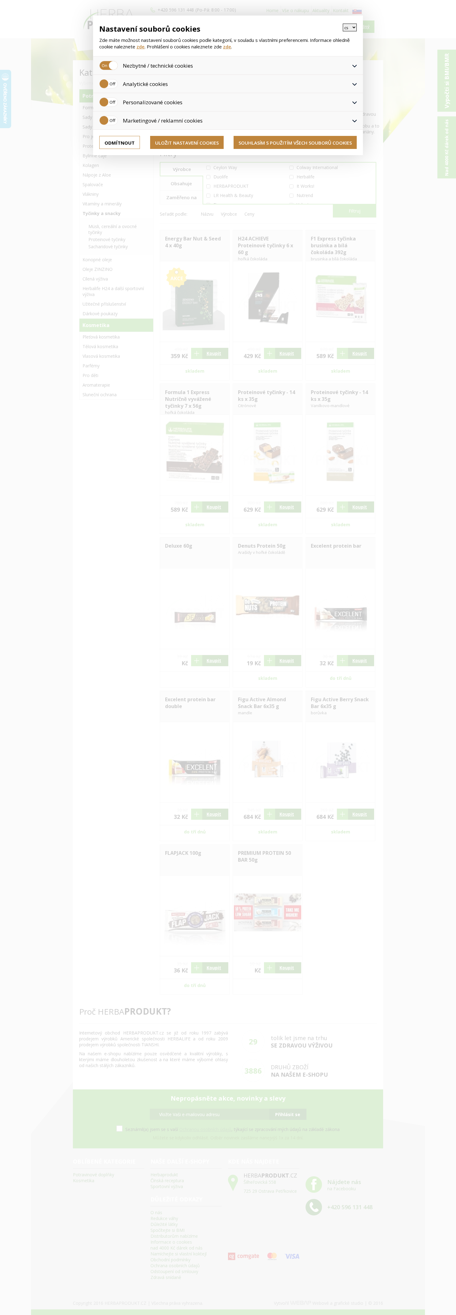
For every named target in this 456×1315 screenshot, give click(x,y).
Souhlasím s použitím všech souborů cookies (295, 143)
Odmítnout (120, 143)
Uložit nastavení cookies (187, 143)
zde (140, 46)
